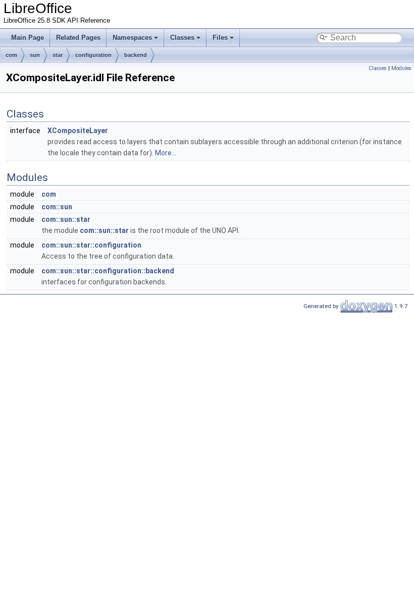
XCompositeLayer (77, 131)
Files (220, 37)
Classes (182, 37)
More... (165, 153)
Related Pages (78, 37)
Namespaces (132, 37)
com (11, 55)
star (58, 55)
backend (135, 55)
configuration (93, 55)
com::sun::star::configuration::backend (107, 271)
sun (35, 55)
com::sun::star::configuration (91, 245)
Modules (401, 68)
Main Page (27, 37)
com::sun (56, 207)
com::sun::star (65, 219)
